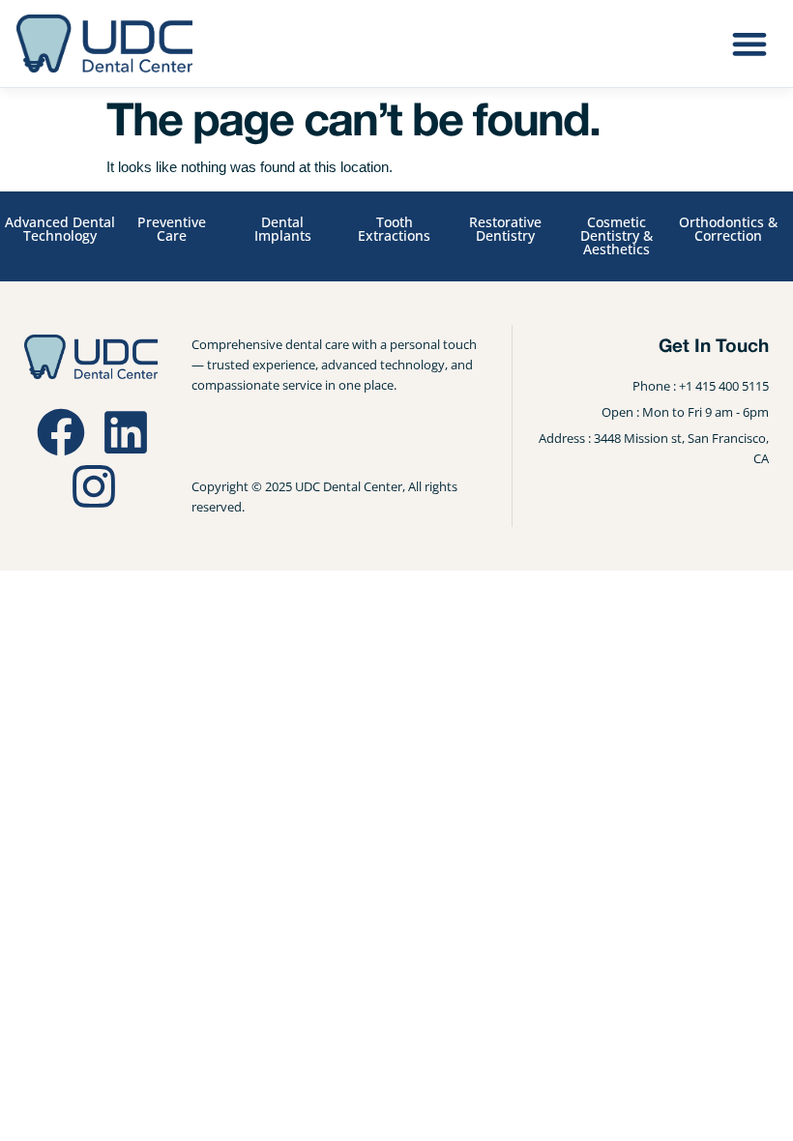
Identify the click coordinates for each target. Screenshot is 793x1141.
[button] (749, 43)
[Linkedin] (126, 432)
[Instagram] (94, 486)
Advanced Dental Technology (60, 229)
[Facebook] (61, 432)
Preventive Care (171, 229)
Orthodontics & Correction (728, 229)
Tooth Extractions (394, 229)
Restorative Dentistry (505, 229)
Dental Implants (282, 229)
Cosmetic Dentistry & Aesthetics (616, 235)
